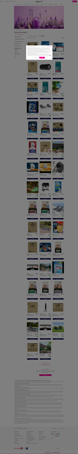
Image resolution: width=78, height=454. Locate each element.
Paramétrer (36, 57)
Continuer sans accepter (49, 46)
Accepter (42, 57)
